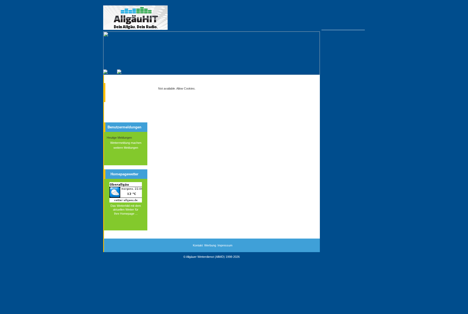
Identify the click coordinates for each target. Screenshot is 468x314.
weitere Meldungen (125, 147)
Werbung (210, 245)
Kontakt (198, 245)
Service (117, 96)
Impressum (224, 245)
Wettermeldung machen (125, 142)
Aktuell (117, 87)
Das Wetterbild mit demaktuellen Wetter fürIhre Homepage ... (125, 209)
